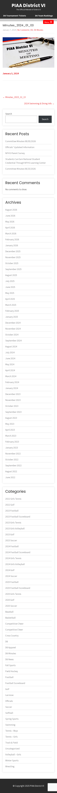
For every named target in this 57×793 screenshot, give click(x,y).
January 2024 (11, 388)
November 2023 (13, 400)
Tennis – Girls (11, 736)
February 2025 (12, 310)
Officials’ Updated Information (19, 147)
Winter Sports (12, 760)
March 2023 (10, 435)
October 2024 (11, 334)
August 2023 (11, 417)
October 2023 (11, 406)
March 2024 (10, 376)
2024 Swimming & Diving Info (39, 103)
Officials (9, 701)
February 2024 (12, 382)
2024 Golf (9, 570)
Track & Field (11, 742)
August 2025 (11, 275)
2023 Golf (9, 534)
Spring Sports (12, 718)
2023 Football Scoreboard (17, 516)
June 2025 (10, 287)
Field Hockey (11, 671)
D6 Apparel (10, 647)
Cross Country (12, 635)
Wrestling (9, 766)
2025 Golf (9, 599)
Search (8, 113)
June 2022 (10, 477)
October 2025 (11, 263)
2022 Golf (9, 504)
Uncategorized (12, 748)
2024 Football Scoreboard (17, 552)
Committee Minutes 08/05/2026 (20, 141)
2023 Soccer (11, 540)
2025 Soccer (11, 605)
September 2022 (13, 465)
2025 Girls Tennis (13, 594)
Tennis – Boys (11, 730)
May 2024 (9, 364)
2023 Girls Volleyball (15, 528)
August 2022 (11, 471)
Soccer (8, 707)
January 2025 (11, 316)
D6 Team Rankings (44, 15)
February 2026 (12, 239)
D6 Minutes (38, 30)
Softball (9, 712)
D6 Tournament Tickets (14, 15)
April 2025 (10, 299)
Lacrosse (9, 695)
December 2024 (13, 322)
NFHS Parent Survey (15, 153)
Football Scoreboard (15, 683)
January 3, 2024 (11, 73)
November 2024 (13, 328)
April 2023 (10, 429)
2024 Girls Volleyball (15, 564)
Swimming (10, 724)
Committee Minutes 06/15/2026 (20, 168)
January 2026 (11, 245)
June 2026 (10, 215)
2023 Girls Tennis (13, 522)
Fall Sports (10, 665)
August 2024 (11, 346)
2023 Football (12, 510)
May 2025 (9, 293)
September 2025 (13, 269)
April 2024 (10, 370)
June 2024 (10, 358)
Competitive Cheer (14, 623)
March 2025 (10, 304)
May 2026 (9, 221)
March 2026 (10, 233)
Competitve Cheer (14, 629)
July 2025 (9, 281)
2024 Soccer (11, 576)
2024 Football (12, 546)
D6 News (9, 659)
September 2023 (13, 412)
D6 (31, 30)
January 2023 (11, 447)
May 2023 (9, 423)
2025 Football (12, 582)
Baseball (9, 611)
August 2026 (11, 209)
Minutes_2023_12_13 (14, 97)
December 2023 (12, 394)
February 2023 (12, 441)
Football (9, 677)
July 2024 (10, 352)
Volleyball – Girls (13, 754)
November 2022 (13, 453)
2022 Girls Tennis (13, 498)
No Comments (23, 30)
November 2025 (13, 257)
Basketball (10, 617)
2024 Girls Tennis (13, 558)
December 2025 (12, 251)
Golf (7, 689)
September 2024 (13, 340)
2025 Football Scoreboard (17, 588)
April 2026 (10, 227)
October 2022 (11, 459)
